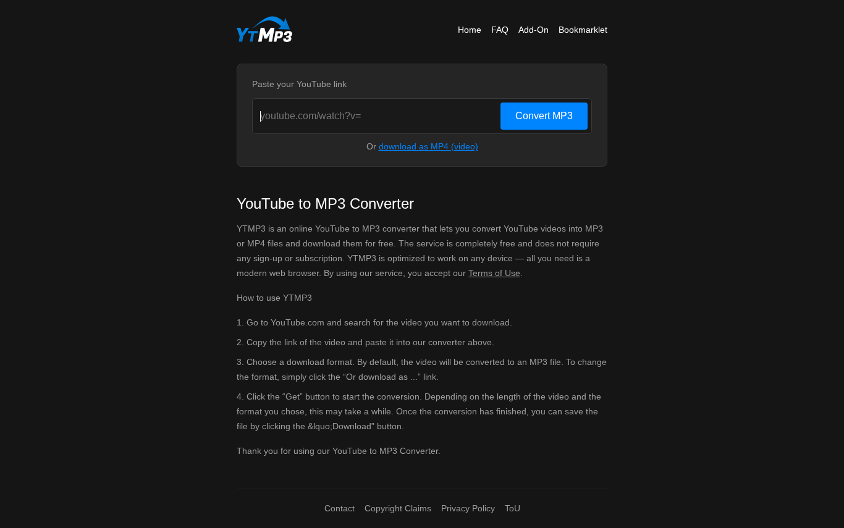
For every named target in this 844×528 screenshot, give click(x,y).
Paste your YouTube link (299, 84)
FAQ (500, 30)
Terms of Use (494, 273)
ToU (512, 508)
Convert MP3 (544, 116)
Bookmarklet (583, 30)
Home (469, 30)
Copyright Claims (398, 508)
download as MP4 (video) (428, 146)
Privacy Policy (468, 508)
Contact (339, 508)
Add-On (533, 30)
